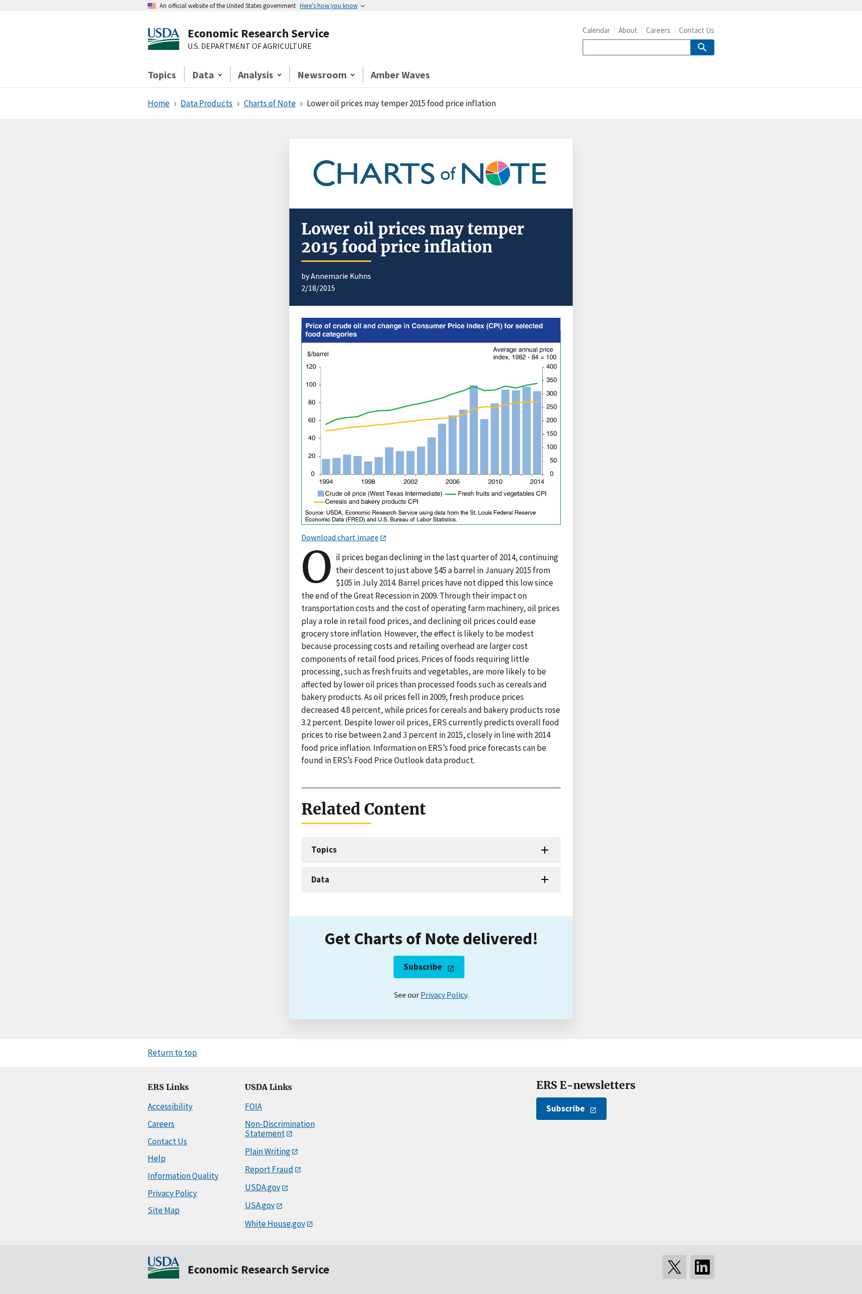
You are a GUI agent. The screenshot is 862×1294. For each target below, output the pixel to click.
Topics (162, 74)
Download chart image (340, 537)
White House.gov (275, 1223)
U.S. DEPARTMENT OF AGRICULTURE (250, 46)
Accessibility (170, 1106)
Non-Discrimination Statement (280, 1128)
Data (320, 879)
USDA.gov (262, 1187)
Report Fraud (269, 1169)
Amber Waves (400, 74)
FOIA (253, 1106)
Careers (658, 30)
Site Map (164, 1210)
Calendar (596, 30)
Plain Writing (267, 1151)
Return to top (172, 1052)
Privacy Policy (444, 995)
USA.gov (260, 1205)
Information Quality (183, 1175)
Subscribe (423, 966)
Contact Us (696, 30)
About (628, 30)
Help (157, 1158)
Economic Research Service (258, 33)
